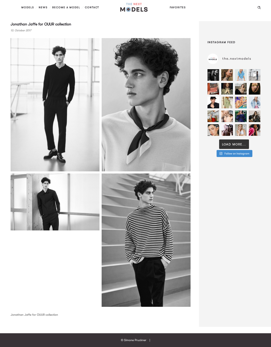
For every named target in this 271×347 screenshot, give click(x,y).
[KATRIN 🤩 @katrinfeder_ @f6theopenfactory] (254, 102)
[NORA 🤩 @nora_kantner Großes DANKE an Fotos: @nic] (227, 116)
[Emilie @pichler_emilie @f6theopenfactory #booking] (254, 75)
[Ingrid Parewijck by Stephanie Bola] (241, 130)
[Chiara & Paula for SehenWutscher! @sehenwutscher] (254, 116)
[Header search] (259, 7)
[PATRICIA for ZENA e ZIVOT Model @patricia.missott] (227, 102)
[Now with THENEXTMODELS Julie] (227, 89)
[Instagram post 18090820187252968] (213, 116)
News (43, 7)
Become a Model (66, 7)
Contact (92, 7)
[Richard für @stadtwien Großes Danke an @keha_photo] (213, 89)
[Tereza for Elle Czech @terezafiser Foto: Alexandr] (213, 75)
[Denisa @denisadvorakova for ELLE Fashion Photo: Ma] (241, 102)
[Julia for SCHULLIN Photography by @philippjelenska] (227, 75)
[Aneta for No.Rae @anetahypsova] (213, 130)
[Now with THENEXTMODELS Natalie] (241, 89)
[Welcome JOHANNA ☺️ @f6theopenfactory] (241, 75)
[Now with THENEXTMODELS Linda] (254, 89)
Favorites (178, 7)
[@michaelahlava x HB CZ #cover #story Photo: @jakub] (241, 116)
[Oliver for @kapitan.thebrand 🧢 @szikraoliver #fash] (213, 102)
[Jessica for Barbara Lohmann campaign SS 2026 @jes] (227, 130)
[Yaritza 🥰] (254, 130)
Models (27, 7)
